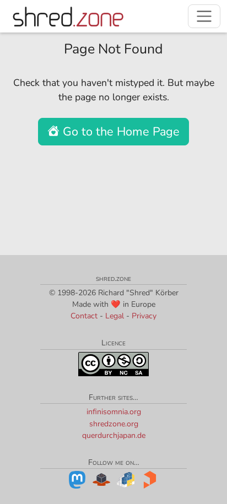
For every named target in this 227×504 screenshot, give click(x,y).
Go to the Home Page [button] (120, 131)
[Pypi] (126, 479)
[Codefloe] (101, 479)
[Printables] (150, 479)
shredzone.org (113, 424)
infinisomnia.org (114, 412)
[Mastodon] (77, 479)
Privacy (144, 316)
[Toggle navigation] (204, 16)
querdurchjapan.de (113, 435)
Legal (114, 316)
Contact (84, 316)
